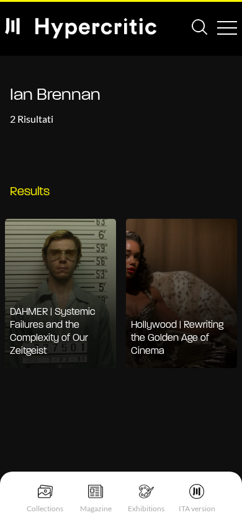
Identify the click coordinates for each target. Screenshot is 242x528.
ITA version (197, 508)
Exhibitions (146, 508)
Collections (45, 508)
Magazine (96, 508)
